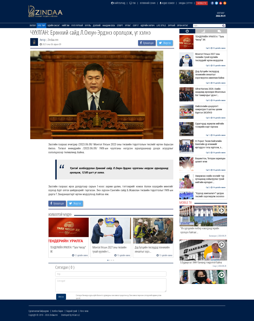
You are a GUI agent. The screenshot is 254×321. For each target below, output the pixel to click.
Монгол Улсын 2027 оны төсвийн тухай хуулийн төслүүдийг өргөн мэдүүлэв (210, 57)
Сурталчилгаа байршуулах (39, 311)
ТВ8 (134, 3)
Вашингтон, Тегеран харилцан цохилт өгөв (210, 160)
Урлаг (128, 25)
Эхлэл (33, 25)
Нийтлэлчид (119, 3)
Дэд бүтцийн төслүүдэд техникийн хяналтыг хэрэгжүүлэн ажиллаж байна (210, 74)
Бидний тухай (71, 311)
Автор (43, 40)
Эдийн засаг (53, 25)
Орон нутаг (182, 25)
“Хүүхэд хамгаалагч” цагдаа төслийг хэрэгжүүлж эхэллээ (210, 195)
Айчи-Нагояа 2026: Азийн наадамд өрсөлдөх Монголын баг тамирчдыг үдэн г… (210, 92)
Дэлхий (96, 25)
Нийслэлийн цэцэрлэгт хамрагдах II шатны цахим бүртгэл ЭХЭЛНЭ (210, 109)
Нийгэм (65, 25)
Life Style (161, 25)
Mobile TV (201, 3)
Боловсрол (213, 235)
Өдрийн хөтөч (147, 25)
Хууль (88, 25)
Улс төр (41, 25)
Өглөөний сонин (148, 3)
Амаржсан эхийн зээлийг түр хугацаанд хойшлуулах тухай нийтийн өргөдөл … (210, 179)
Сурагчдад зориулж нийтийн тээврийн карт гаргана (210, 125)
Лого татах (84, 311)
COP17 (136, 25)
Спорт (120, 25)
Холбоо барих (57, 311)
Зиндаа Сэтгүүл (185, 3)
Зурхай (171, 25)
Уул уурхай (77, 25)
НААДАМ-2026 (108, 25)
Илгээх (61, 296)
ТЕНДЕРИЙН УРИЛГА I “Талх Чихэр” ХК (210, 38)
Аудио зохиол (167, 3)
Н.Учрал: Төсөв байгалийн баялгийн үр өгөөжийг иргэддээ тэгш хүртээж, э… (210, 144)
